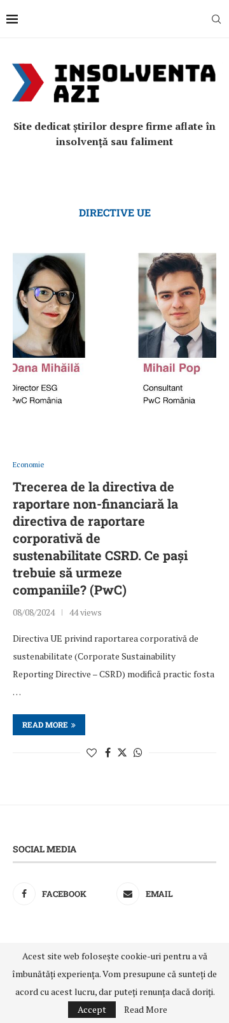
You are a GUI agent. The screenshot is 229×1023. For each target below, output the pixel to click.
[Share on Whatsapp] (138, 752)
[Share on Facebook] (108, 752)
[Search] (216, 19)
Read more (45, 724)
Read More (145, 1009)
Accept (92, 1009)
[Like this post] (92, 752)
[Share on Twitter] (122, 752)
